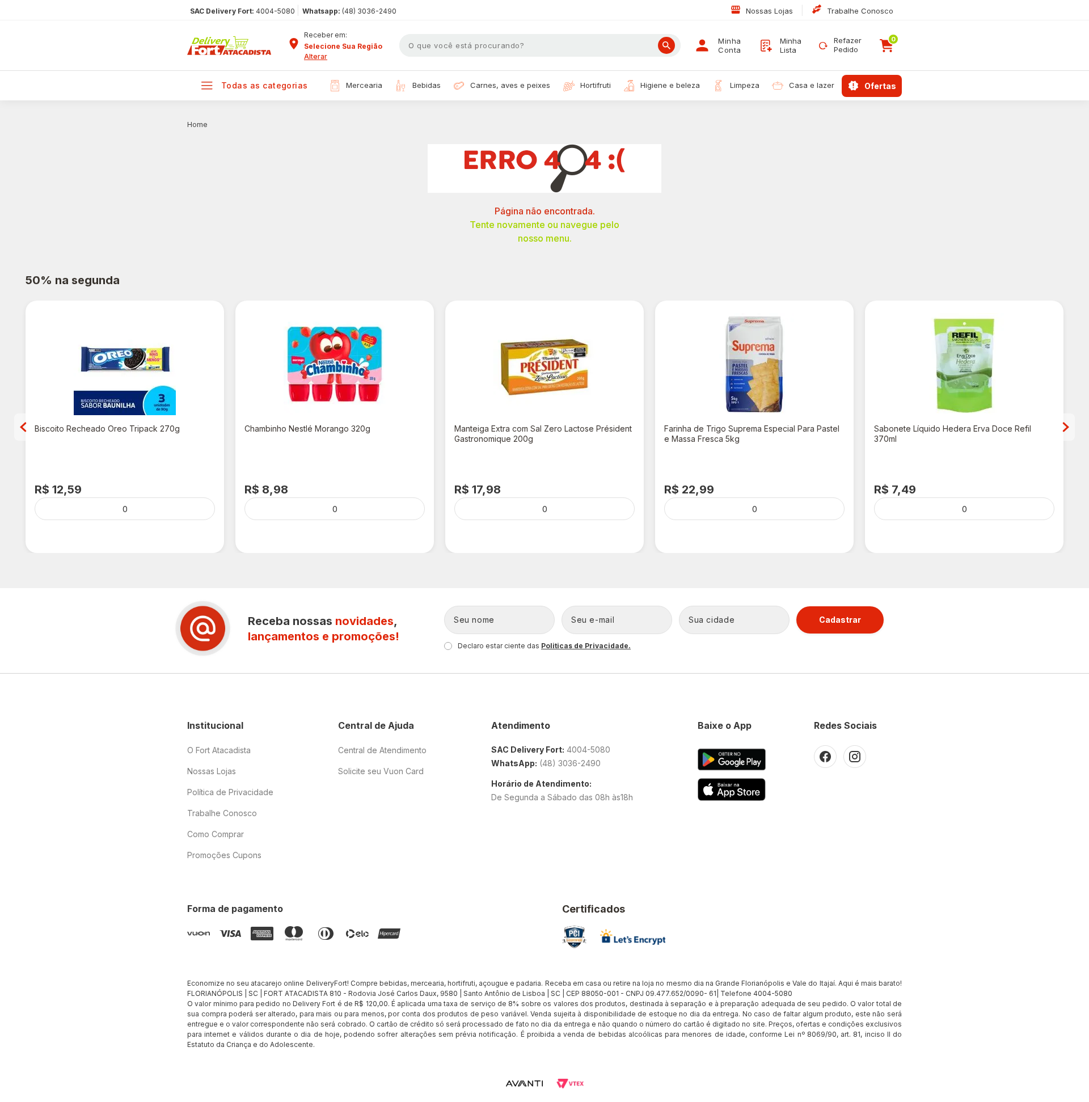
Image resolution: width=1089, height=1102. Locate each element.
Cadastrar (840, 619)
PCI (574, 937)
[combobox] (347, 46)
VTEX (570, 1083)
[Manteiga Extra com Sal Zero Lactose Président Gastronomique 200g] (544, 364)
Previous (23, 427)
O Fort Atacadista (219, 750)
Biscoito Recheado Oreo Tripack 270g (107, 428)
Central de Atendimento (382, 750)
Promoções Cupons (224, 855)
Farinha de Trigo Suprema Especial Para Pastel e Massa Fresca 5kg (751, 434)
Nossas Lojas (770, 10)
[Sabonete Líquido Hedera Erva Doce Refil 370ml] (964, 364)
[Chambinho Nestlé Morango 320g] (334, 364)
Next (1066, 427)
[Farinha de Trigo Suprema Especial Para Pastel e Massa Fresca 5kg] (754, 364)
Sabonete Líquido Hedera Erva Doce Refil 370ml (952, 434)
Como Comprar (215, 834)
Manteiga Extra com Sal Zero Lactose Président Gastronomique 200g (543, 434)
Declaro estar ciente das (544, 645)
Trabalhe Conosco (860, 10)
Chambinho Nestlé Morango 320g (307, 428)
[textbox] (540, 45)
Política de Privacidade (230, 792)
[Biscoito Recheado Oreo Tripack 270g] (125, 364)
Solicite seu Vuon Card (381, 771)
